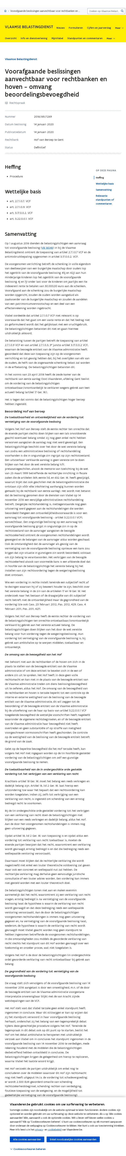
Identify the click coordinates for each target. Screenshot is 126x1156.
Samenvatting (104, 189)
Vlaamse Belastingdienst (21, 59)
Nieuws (60, 27)
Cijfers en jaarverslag (99, 27)
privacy (39, 1129)
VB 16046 (47, 248)
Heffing (100, 177)
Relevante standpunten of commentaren (105, 199)
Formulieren (76, 27)
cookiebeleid (55, 1129)
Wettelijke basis (105, 183)
